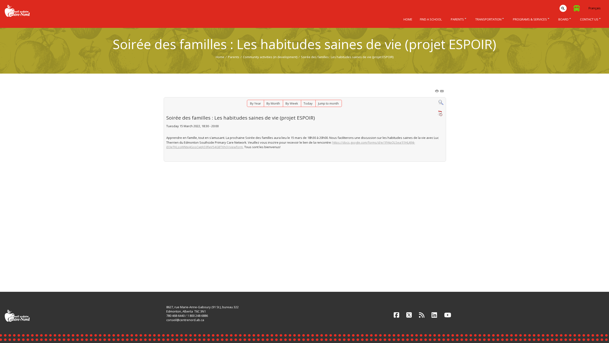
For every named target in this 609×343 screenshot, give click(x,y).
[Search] (440, 102)
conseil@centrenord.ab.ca (185, 320)
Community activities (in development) (270, 57)
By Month (273, 103)
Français (595, 8)
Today (308, 103)
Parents (233, 57)
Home (220, 57)
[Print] (437, 91)
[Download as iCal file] (440, 113)
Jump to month (328, 103)
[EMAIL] (442, 91)
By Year (255, 103)
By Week (291, 103)
